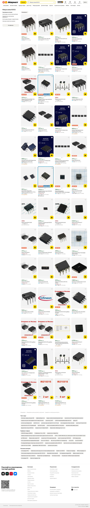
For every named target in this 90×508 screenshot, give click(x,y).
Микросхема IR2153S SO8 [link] (60, 99)
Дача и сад (29, 487)
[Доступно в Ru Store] (15, 475)
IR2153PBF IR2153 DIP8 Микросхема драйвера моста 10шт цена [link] (29, 161)
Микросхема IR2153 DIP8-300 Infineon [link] (61, 39)
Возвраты (52, 476)
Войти (85, 2)
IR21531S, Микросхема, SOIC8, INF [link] (45, 252)
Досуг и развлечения (31, 469)
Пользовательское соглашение (15, 505)
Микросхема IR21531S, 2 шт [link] (43, 402)
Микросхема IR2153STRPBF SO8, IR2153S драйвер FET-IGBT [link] (28, 100)
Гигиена (29, 474)
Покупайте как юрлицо (54, 472)
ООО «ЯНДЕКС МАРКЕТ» (84, 504)
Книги (28, 489)
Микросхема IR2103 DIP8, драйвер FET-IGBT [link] (28, 343)
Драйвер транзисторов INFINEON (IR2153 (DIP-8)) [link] (45, 100)
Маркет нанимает (74, 476)
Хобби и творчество (31, 485)
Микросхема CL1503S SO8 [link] (60, 372)
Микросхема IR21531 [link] (59, 252)
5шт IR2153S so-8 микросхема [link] (44, 160)
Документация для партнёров (56, 493)
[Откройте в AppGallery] (11, 475)
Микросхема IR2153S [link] (42, 129)
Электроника (30, 476)
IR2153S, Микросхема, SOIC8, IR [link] (28, 129)
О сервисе (52, 474)
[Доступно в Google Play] (7, 475)
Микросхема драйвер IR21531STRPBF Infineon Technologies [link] (62, 192)
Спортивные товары (31, 493)
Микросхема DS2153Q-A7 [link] (77, 222)
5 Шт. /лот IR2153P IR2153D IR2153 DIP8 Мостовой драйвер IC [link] (62, 161)
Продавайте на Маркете (55, 491)
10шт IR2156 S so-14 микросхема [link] (28, 372)
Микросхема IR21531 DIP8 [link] (27, 222)
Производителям (74, 472)
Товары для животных (31, 494)
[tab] (5, 5)
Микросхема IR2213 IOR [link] (43, 281)
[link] (27, 418)
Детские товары (30, 498)
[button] (24, 12)
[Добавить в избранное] (35, 16)
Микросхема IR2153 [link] (25, 38)
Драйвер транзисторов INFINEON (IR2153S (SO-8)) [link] (45, 192)
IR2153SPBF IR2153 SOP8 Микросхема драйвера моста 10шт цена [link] (28, 191)
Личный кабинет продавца (55, 489)
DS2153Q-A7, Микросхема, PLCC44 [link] (79, 281)
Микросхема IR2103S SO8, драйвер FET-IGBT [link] (29, 403)
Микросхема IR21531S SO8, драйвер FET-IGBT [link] (62, 312)
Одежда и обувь (30, 478)
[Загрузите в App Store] (3, 475)
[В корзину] (35, 33)
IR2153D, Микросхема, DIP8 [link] (77, 99)
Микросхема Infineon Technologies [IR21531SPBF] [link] (78, 253)
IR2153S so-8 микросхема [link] (77, 68)
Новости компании (75, 469)
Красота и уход (30, 483)
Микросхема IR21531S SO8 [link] (60, 222)
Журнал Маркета (53, 478)
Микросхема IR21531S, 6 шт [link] (60, 402)
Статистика (5, 505)
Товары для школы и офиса (32, 491)
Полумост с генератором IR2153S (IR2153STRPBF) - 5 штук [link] (45, 373)
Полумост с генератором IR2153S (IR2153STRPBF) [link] (45, 223)
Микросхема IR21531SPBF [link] (77, 190)
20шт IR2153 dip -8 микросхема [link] (61, 130)
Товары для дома (30, 480)
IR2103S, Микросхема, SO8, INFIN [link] (78, 311)
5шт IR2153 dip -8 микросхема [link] (61, 68)
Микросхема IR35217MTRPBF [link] (44, 311)
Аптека (28, 482)
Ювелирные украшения (32, 500)
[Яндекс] (87, 506)
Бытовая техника (30, 472)
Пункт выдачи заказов (75, 474)
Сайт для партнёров (54, 495)
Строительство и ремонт (32, 496)
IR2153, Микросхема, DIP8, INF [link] (44, 38)
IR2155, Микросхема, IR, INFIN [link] (27, 311)
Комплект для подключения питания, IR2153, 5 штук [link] (77, 131)
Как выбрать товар (53, 469)
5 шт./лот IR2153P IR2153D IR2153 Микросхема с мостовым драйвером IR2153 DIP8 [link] (45, 69)
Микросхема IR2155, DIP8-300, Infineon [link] (61, 282)
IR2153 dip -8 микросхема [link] (77, 38)
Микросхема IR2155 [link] (76, 372)
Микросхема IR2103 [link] (26, 252)
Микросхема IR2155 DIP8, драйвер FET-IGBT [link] (45, 343)
